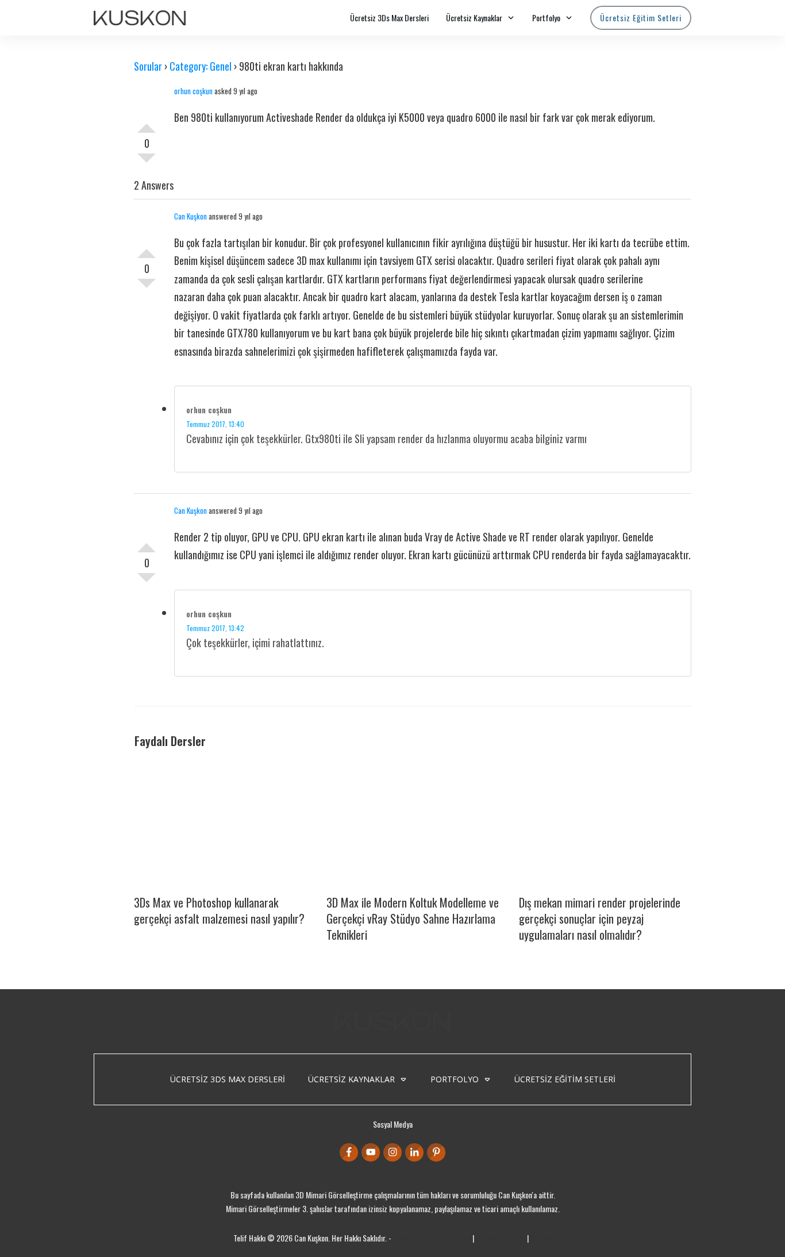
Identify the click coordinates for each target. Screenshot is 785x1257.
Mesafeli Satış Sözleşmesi (432, 1238)
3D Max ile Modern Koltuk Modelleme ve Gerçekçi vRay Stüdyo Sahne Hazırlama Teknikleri (412, 918)
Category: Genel (201, 66)
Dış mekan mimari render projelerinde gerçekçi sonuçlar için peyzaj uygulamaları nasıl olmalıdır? (599, 918)
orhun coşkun (193, 91)
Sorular (148, 66)
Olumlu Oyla (146, 123)
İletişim (541, 1238)
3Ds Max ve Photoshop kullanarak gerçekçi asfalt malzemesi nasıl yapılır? (219, 910)
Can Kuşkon (190, 216)
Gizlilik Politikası (500, 1238)
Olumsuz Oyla (146, 162)
